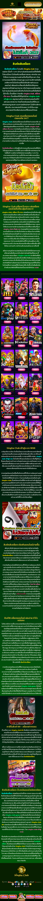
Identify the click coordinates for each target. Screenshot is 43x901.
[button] (19, 4)
